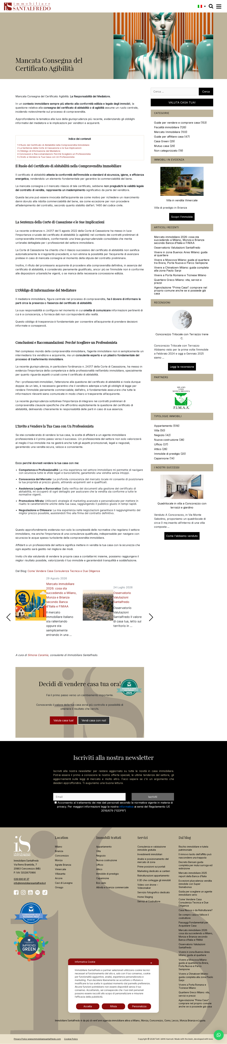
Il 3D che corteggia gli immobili (154, 880)
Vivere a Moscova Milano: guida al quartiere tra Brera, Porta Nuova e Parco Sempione (181, 261)
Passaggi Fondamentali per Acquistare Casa (193, 924)
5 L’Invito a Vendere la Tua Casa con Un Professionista (45, 157)
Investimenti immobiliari (149, 854)
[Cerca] (211, 6)
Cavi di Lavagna (63, 882)
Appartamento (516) (166, 425)
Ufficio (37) (161, 444)
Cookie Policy (71, 1039)
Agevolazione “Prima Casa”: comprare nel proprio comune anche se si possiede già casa (180, 290)
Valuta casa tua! (63, 720)
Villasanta (60, 873)
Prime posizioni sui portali (151, 866)
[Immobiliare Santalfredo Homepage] (27, 6)
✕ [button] (151, 962)
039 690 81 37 (21, 879)
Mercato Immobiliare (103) (170, 132)
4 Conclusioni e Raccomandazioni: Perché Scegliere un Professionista (54, 154)
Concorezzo (62, 855)
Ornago (59, 887)
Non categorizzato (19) (168, 150)
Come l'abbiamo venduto (182, 536)
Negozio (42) (162, 435)
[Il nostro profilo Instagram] (23, 892)
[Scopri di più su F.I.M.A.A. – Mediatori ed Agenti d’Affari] (182, 396)
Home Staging (145, 897)
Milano (58, 846)
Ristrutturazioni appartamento (153, 875)
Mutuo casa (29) (164, 146)
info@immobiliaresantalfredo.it (30, 883)
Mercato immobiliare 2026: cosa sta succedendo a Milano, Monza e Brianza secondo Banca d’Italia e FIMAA (61, 595)
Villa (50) (159, 430)
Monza (58, 860)
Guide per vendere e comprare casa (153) (180, 122)
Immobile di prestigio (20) (170, 453)
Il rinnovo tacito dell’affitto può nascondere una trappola (195, 856)
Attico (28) (160, 449)
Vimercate (60, 869)
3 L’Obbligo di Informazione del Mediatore (38, 151)
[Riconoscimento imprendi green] (31, 948)
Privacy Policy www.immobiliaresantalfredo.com (37, 1039)
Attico (99, 869)
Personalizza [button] (139, 1006)
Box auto (101, 882)
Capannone (102, 878)
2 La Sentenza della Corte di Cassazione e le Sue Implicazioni (49, 148)
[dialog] (113, 985)
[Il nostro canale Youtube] (30, 892)
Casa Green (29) (164, 141)
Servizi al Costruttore (148, 901)
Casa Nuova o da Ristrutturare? (196, 910)
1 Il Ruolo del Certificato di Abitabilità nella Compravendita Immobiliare (53, 145)
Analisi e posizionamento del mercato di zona (153, 860)
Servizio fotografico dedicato (153, 892)
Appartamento (104, 846)
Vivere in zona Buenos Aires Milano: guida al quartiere (180, 254)
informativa (126, 806)
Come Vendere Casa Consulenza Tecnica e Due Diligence (64, 571)
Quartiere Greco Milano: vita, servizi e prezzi (178, 281)
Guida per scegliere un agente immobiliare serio (195, 893)
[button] (201, 6)
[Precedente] (8, 617)
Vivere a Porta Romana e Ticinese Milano (180, 275)
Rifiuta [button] (113, 1006)
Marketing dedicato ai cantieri (153, 871)
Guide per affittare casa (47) (172, 136)
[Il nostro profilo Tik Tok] (44, 892)
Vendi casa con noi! (94, 720)
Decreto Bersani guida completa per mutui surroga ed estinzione (195, 865)
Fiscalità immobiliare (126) (170, 127)
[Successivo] (151, 617)
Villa (98, 851)
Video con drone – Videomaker (147, 886)
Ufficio (99, 864)
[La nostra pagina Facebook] (16, 892)
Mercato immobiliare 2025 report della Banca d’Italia (193, 875)
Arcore (58, 878)
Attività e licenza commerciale (112, 887)
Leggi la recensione (182, 366)
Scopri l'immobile (182, 216)
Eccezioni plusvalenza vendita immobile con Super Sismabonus (195, 883)
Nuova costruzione (106, 860)
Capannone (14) (164, 458)
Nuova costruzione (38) (169, 439)
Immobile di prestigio (107, 873)
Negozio (101, 855)
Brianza (59, 851)
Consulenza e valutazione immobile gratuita (151, 848)
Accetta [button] (88, 1006)
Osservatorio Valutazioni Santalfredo (122, 597)
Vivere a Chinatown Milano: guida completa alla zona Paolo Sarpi (181, 269)
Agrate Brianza (63, 864)
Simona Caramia (38, 655)
